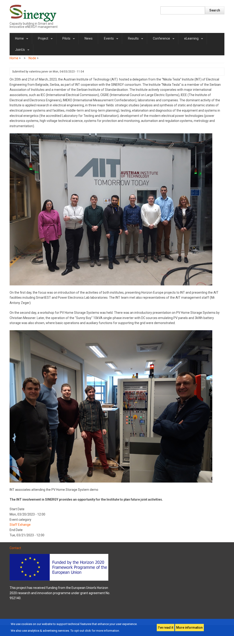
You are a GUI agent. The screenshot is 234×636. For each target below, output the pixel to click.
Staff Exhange (20, 524)
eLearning (194, 40)
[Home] (33, 13)
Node (32, 58)
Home (22, 40)
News (89, 38)
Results (136, 40)
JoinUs (23, 51)
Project (46, 40)
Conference (164, 40)
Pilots (69, 40)
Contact (15, 548)
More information (189, 627)
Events (112, 40)
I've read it (165, 627)
